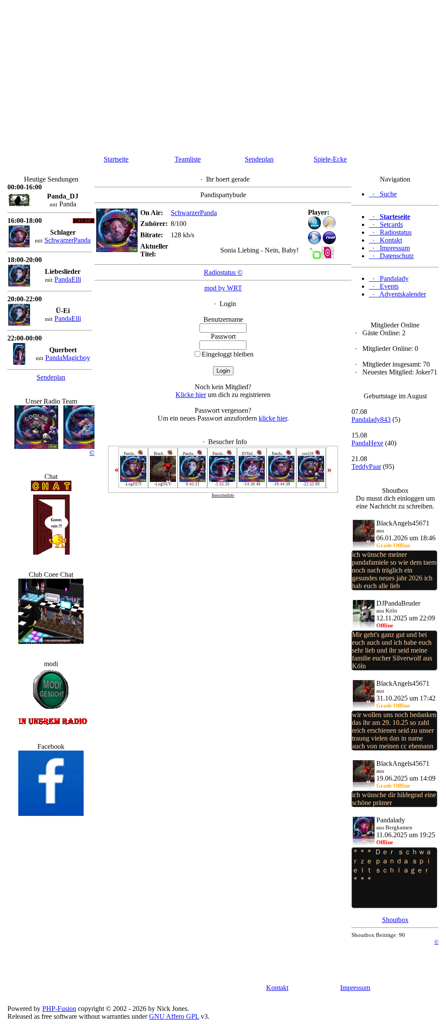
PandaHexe (367, 443)
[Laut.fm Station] (314, 256)
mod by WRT (223, 288)
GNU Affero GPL (174, 1016)
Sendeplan (259, 159)
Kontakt (277, 987)
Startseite (116, 159)
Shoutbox (395, 919)
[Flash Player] (314, 222)
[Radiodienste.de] (327, 256)
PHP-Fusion (59, 1008)
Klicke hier (191, 394)
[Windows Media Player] (314, 242)
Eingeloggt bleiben (227, 354)
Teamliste (188, 159)
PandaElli (67, 279)
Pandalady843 (371, 419)
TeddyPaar (366, 466)
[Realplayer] (329, 242)
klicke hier (273, 418)
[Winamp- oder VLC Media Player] (329, 227)
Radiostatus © (223, 272)
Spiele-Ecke (330, 159)
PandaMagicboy (67, 357)
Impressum (355, 987)
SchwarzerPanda (67, 240)
